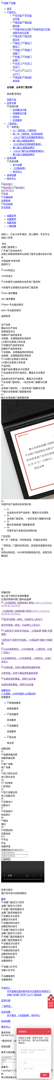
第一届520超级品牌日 (24, 141)
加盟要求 (11, 219)
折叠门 (17, 995)
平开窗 (10, 991)
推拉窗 (17, 991)
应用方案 (11, 103)
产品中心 (11, 12)
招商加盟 (11, 175)
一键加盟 (11, 226)
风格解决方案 (19, 113)
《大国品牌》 (19, 168)
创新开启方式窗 (29, 991)
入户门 (31, 995)
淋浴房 (38, 995)
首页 (9, 9)
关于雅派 (11, 1015)
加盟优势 (11, 216)
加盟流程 (11, 222)
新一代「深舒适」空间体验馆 (28, 134)
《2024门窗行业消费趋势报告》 (29, 151)
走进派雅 (11, 158)
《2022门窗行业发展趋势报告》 (29, 137)
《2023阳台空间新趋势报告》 (28, 144)
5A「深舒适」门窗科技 (24, 130)
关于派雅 (17, 165)
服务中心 (11, 178)
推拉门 (47, 991)
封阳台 (16, 117)
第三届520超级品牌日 (24, 154)
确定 (3, 899)
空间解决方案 (19, 110)
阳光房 (40, 991)
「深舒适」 (12, 123)
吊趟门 (10, 995)
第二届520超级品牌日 (24, 147)
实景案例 (17, 120)
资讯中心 (17, 171)
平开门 (24, 995)
